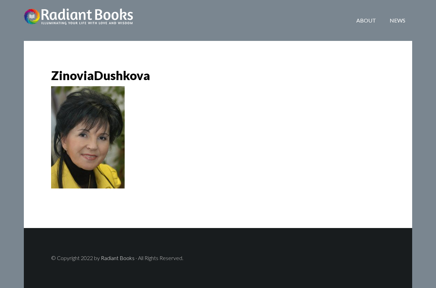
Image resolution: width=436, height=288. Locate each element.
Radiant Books (78, 20)
